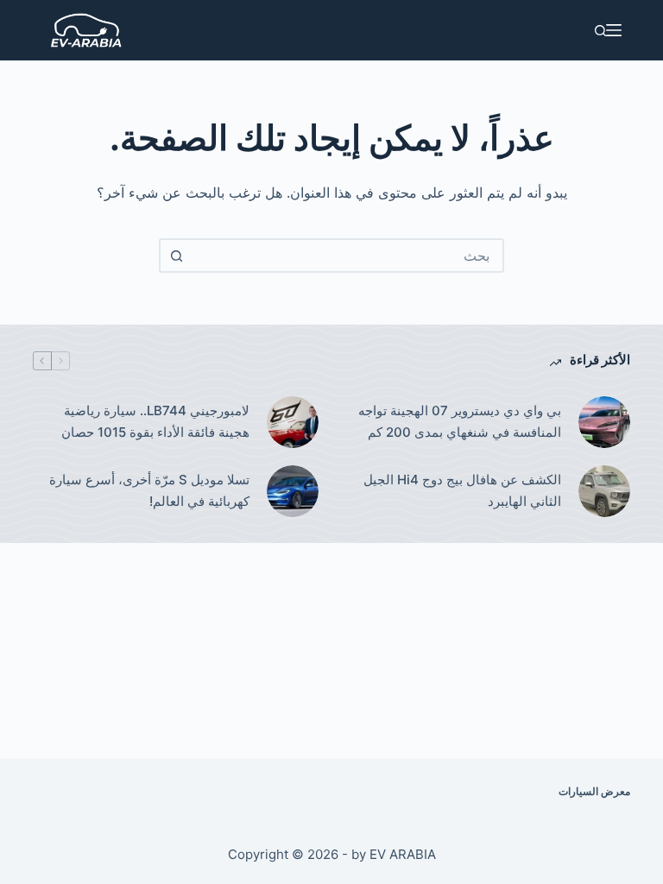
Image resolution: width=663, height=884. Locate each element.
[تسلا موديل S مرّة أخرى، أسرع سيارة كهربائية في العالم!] (293, 491)
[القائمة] (614, 30)
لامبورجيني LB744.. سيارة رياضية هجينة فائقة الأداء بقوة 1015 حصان (153, 421)
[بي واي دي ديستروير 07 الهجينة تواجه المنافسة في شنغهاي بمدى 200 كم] (604, 422)
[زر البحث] (176, 255)
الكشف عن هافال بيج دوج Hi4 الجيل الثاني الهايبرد (462, 490)
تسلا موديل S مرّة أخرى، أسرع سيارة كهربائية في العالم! (149, 490)
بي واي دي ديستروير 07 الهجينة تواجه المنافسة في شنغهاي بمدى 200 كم (459, 421)
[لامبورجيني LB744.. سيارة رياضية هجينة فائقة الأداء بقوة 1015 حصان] (293, 422)
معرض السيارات (594, 791)
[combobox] (347, 255)
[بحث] (600, 30)
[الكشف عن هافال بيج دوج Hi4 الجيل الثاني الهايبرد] (604, 491)
